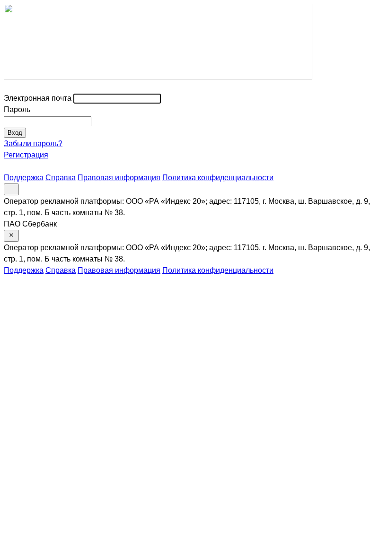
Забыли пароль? (33, 144)
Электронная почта (37, 98)
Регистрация (26, 155)
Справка (60, 178)
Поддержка (24, 178)
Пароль (17, 109)
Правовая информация (119, 178)
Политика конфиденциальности (217, 178)
